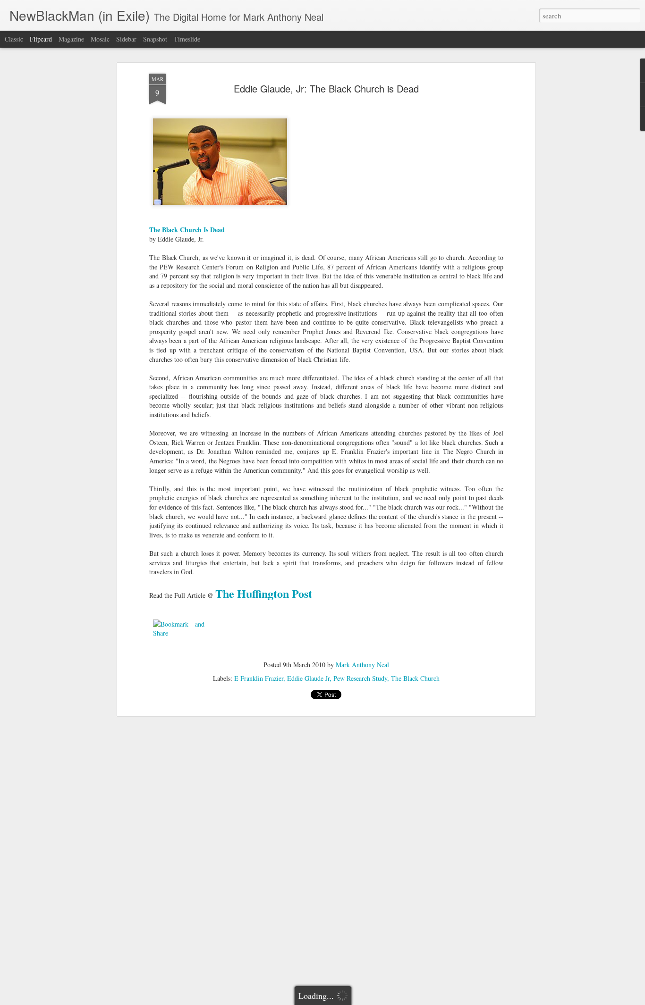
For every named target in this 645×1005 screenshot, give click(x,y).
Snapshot (155, 38)
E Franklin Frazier (258, 678)
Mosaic (100, 38)
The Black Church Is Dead (187, 229)
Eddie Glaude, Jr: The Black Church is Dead (326, 88)
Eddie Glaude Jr (308, 678)
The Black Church (415, 678)
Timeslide (187, 38)
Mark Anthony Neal (362, 664)
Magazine (71, 38)
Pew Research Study (360, 678)
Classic (14, 38)
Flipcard (41, 38)
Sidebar (126, 38)
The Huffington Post (263, 593)
